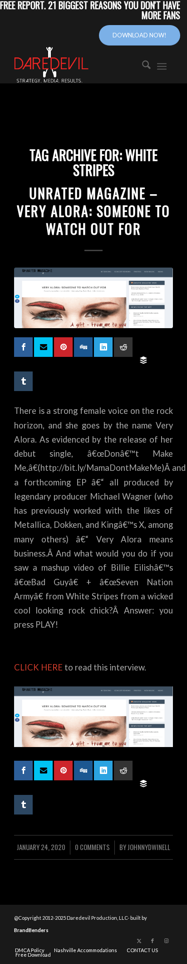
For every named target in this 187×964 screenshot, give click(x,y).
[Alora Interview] (93, 298)
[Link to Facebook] (152, 941)
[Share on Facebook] (23, 347)
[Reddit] (123, 347)
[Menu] (162, 65)
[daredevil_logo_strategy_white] (75, 65)
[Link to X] (139, 941)
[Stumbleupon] (143, 343)
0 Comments (92, 847)
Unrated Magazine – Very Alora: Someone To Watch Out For (93, 211)
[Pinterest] (63, 347)
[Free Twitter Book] (43, 347)
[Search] (142, 65)
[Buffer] (143, 360)
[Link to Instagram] (166, 941)
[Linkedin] (103, 347)
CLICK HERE (38, 667)
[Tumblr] (23, 381)
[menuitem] (142, 65)
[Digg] (83, 347)
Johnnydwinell (149, 847)
